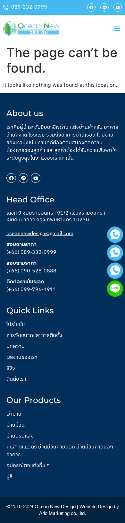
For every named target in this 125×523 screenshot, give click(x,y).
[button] (116, 28)
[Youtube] (117, 7)
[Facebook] (91, 7)
